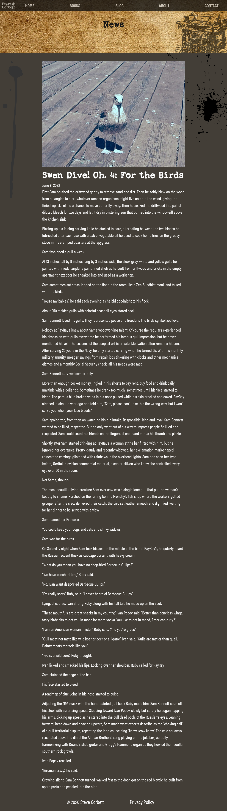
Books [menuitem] (75, 5)
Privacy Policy (142, 801)
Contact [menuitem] (211, 5)
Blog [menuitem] (119, 5)
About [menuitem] (164, 5)
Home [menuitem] (29, 5)
